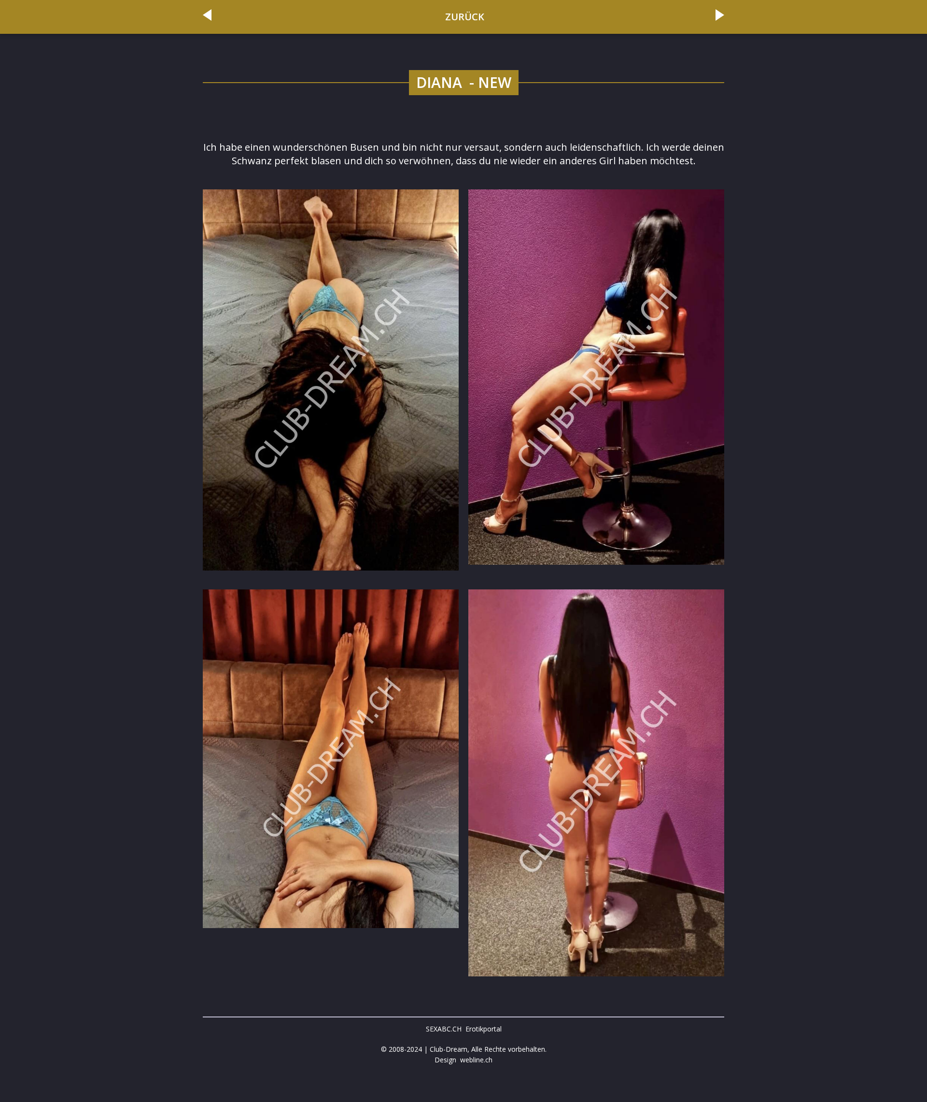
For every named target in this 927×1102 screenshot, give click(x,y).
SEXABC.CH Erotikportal (464, 1028)
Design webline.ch (463, 1059)
